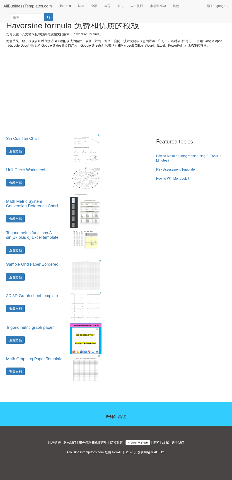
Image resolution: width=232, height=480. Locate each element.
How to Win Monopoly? (172, 178)
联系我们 (69, 442)
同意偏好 (54, 442)
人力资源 (136, 5)
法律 (81, 5)
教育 (107, 5)
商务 (120, 5)
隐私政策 (116, 442)
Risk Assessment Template (175, 169)
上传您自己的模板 (138, 442)
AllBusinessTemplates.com (27, 6)
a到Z (165, 442)
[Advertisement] (116, 90)
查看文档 (15, 151)
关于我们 (178, 442)
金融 (94, 5)
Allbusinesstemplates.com (85, 452)
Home (63, 5)
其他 (176, 5)
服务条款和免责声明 (93, 442)
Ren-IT (117, 452)
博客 (156, 442)
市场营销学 (158, 5)
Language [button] (218, 5)
